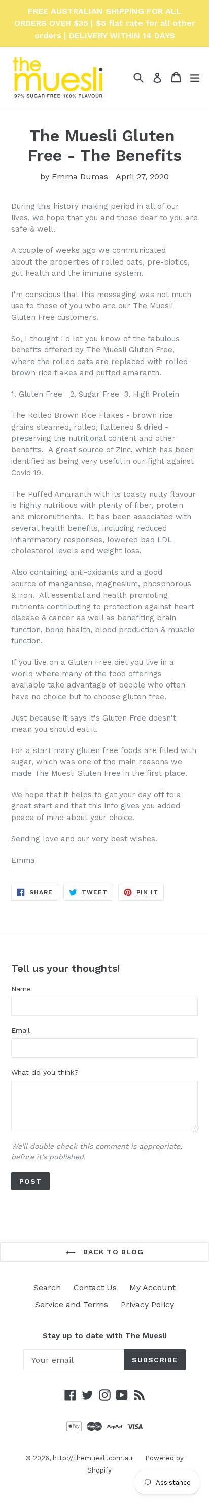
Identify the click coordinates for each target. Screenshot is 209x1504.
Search (47, 1287)
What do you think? (45, 1072)
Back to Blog (112, 1252)
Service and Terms (71, 1305)
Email (20, 1030)
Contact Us (95, 1287)
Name (21, 989)
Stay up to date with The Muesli (105, 1335)
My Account (152, 1287)
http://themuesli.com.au (92, 1458)
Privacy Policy (147, 1305)
